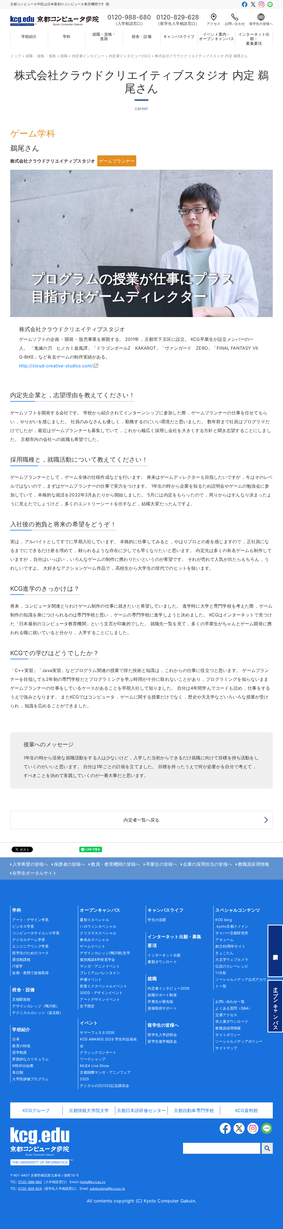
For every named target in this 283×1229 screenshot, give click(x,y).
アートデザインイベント (100, 999)
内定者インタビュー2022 (130, 56)
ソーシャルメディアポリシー (239, 1041)
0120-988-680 (30, 1182)
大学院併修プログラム (30, 1079)
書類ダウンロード (162, 962)
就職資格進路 (40, 56)
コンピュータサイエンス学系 (35, 933)
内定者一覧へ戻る (141, 820)
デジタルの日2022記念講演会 (104, 1086)
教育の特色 (21, 1046)
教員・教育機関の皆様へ (115, 864)
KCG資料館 (246, 1110)
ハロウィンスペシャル (98, 926)
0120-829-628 (30, 1188)
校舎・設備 (141, 36)
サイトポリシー (228, 1035)
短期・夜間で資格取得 (30, 973)
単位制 (17, 1072)
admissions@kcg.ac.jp (107, 1188)
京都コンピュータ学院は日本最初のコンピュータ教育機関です (57, 4)
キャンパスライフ (179, 36)
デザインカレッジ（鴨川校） (35, 1006)
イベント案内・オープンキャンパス (216, 36)
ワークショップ (92, 1059)
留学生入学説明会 (162, 1035)
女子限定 (87, 1006)
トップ (15, 56)
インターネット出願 (164, 955)
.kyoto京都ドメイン (231, 926)
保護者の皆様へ (69, 864)
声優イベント (91, 979)
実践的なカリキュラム (30, 1059)
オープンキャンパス (100, 910)
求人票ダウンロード (231, 1021)
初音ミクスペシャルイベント (103, 986)
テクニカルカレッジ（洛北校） (37, 1013)
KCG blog (223, 920)
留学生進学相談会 (162, 1041)
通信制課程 (21, 960)
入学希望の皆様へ (30, 864)
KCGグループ (36, 1110)
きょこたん (224, 953)
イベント (89, 1023)
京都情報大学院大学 (89, 1110)
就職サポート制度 (162, 995)
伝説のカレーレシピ (231, 966)
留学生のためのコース (30, 953)
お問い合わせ (235, 24)
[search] (267, 1148)
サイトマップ (226, 1048)
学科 (66, 36)
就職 (63, 56)
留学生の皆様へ (261, 24)
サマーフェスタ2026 (97, 1033)
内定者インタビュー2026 (168, 988)
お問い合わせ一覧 (229, 1002)
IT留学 (17, 966)
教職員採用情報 (253, 864)
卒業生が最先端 (160, 1002)
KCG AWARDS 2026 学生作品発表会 (108, 1042)
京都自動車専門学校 (194, 1110)
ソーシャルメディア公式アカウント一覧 (242, 982)
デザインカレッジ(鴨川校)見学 (105, 953)
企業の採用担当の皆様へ (207, 864)
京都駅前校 (21, 999)
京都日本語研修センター (141, 1110)
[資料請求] (275, 951)
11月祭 (220, 973)
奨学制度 (19, 1052)
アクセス (213, 24)
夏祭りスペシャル (94, 920)
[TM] (39, 1146)
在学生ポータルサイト (34, 873)
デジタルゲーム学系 (28, 940)
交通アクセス (226, 1015)
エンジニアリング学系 (30, 946)
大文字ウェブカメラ (231, 960)
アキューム (224, 940)
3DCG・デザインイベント (101, 993)
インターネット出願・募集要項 (253, 39)
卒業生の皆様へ (161, 864)
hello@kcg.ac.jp (92, 1182)
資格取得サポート (162, 1008)
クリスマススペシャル (98, 933)
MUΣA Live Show (94, 1066)
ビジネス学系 (23, 926)
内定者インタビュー (88, 56)
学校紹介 (29, 36)
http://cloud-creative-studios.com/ (56, 365)
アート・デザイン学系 (30, 920)
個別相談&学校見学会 (97, 960)
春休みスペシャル (94, 940)
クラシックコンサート (98, 1052)
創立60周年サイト (230, 946)
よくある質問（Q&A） (233, 1008)
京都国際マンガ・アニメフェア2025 (105, 1075)
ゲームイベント (92, 946)
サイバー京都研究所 (231, 933)
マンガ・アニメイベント (100, 966)
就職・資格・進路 (104, 36)
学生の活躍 (157, 920)
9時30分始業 (22, 1066)
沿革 (15, 1039)
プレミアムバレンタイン (100, 973)
